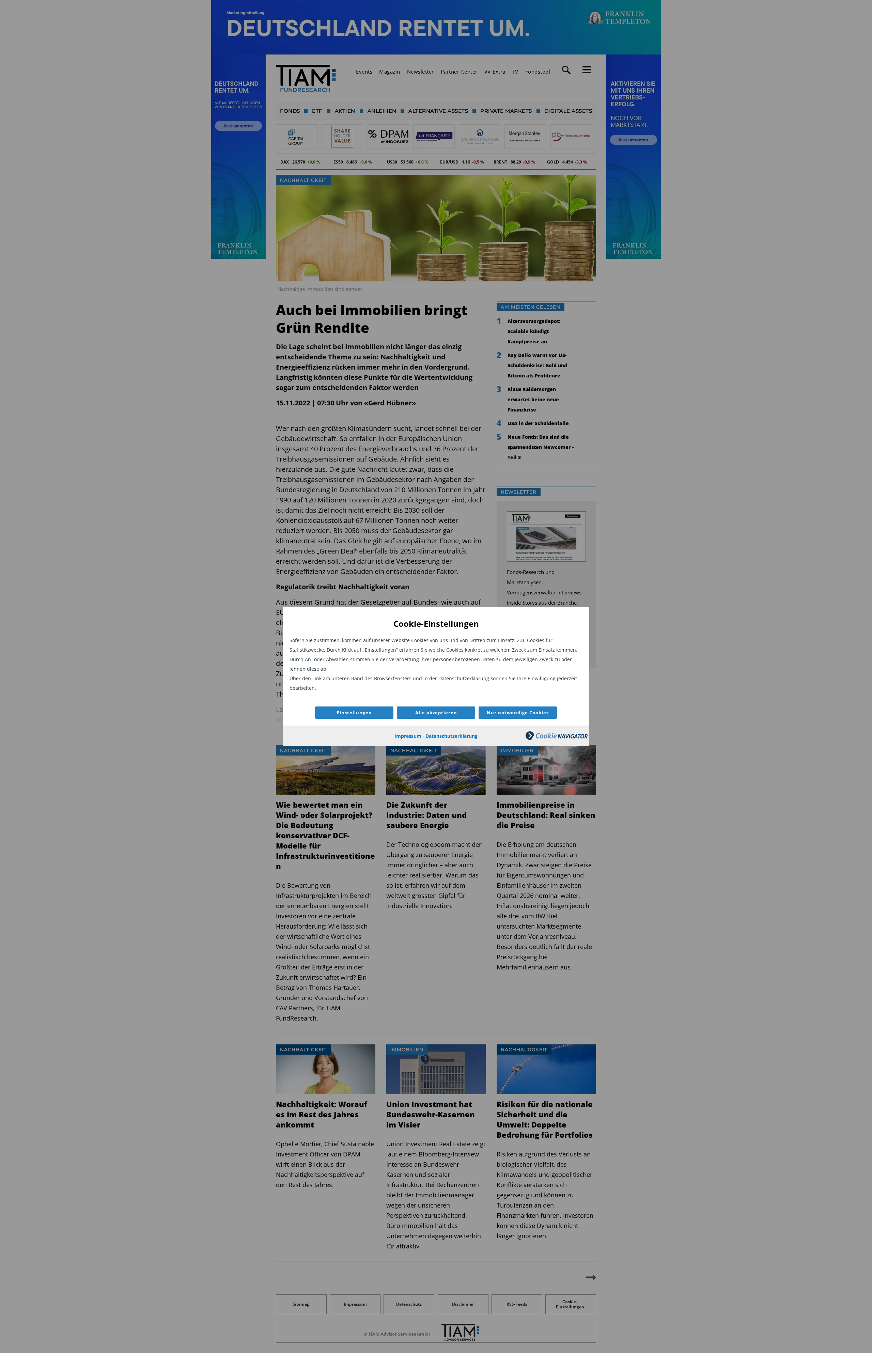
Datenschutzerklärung (451, 736)
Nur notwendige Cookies (518, 713)
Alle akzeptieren (436, 713)
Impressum (407, 736)
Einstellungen (354, 713)
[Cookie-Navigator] (557, 738)
